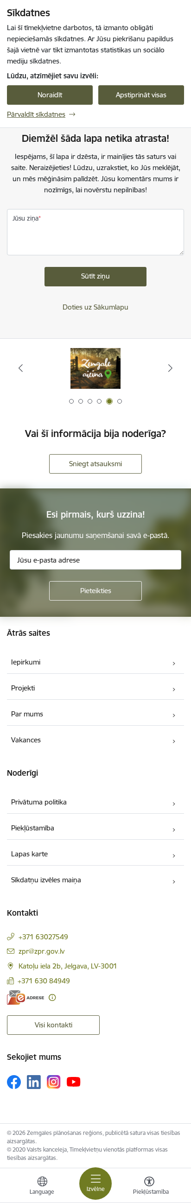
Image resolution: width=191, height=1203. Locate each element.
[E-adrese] (25, 997)
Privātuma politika (39, 802)
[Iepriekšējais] (20, 368)
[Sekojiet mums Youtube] (74, 1081)
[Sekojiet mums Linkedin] (34, 1082)
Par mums (27, 713)
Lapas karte (29, 853)
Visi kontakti (53, 1024)
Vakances (26, 739)
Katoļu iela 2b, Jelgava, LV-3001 (68, 966)
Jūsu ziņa (25, 218)
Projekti (23, 688)
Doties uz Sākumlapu (95, 307)
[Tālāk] (170, 368)
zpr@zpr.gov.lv (41, 951)
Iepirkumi (25, 662)
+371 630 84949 (44, 980)
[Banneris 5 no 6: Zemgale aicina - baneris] (95, 368)
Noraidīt (50, 94)
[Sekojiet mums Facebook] (14, 1082)
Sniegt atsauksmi (95, 463)
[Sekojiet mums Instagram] (54, 1082)
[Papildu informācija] (52, 997)
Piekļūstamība (32, 827)
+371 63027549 (43, 936)
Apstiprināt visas (141, 94)
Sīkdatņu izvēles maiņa (46, 879)
